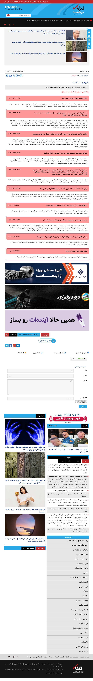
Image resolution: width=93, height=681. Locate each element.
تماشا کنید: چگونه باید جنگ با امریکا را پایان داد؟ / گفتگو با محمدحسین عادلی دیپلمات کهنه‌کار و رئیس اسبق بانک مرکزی (37, 32)
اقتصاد (57, 657)
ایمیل (85, 375)
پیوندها (36, 2)
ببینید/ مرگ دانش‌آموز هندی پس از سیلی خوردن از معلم (70, 490)
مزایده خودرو (83, 623)
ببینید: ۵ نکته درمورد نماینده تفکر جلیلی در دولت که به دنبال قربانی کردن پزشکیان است (67, 530)
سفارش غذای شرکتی (81, 614)
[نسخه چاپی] (7, 75)
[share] (5, 25)
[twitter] (7, 345)
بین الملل (68, 657)
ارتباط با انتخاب (43, 2)
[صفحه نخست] (89, 32)
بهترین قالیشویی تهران (80, 628)
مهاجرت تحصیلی (82, 600)
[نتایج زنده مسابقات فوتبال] (89, 47)
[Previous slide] (55, 425)
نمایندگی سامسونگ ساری (79, 577)
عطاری (85, 572)
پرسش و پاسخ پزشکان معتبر (78, 540)
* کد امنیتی (83, 398)
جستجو (60, 666)
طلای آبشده (84, 642)
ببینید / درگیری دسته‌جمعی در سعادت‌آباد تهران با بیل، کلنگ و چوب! (67, 509)
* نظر (85, 381)
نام (86, 370)
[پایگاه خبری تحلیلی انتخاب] (79, 10)
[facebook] (10, 345)
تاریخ (62, 657)
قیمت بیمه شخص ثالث (79, 609)
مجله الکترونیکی (18, 664)
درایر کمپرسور (83, 586)
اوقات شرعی (23, 2)
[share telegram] (9, 25)
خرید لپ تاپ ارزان (81, 559)
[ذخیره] (14, 75)
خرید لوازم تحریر (82, 554)
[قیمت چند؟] (89, 35)
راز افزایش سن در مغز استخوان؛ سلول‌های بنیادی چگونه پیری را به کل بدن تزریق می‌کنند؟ (25, 448)
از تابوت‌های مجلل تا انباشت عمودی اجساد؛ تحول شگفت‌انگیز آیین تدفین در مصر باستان (38, 43)
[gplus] (14, 345)
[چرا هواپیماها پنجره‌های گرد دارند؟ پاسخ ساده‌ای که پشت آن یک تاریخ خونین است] (25, 525)
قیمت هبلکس (83, 605)
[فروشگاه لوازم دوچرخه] (47, 297)
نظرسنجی (6, 2)
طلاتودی (85, 596)
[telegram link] (13, 657)
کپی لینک (45, 334)
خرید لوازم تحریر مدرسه (79, 545)
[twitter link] (9, 657)
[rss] (13, 25)
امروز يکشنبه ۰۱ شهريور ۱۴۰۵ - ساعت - (76, 20)
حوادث (29, 657)
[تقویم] (89, 43)
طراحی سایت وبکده (81, 619)
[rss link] (17, 657)
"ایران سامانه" (50, 673)
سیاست (73, 75)
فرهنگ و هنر (37, 657)
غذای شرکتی (83, 582)
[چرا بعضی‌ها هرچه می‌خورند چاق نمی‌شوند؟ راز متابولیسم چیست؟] (25, 496)
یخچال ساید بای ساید (80, 549)
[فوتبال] (89, 39)
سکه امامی (84, 632)
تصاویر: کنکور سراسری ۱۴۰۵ (78, 449)
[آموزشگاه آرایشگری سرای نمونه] (47, 320)
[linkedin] (18, 345)
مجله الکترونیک (14, 2)
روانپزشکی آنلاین (82, 646)
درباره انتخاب (59, 664)
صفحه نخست (83, 75)
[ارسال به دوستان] (10, 75)
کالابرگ (85, 591)
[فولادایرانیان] (47, 273)
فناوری (45, 657)
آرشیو (54, 666)
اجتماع (51, 657)
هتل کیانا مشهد (82, 563)
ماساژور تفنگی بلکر (81, 568)
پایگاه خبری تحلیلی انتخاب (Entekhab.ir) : (75, 92)
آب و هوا (30, 2)
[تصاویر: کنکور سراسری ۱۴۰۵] (68, 438)
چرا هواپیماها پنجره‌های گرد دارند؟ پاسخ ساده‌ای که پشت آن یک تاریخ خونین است (37, 53)
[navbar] (91, 20)
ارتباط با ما (50, 664)
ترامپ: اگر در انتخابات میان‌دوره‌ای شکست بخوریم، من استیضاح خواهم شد (67, 495)
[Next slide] (49, 425)
